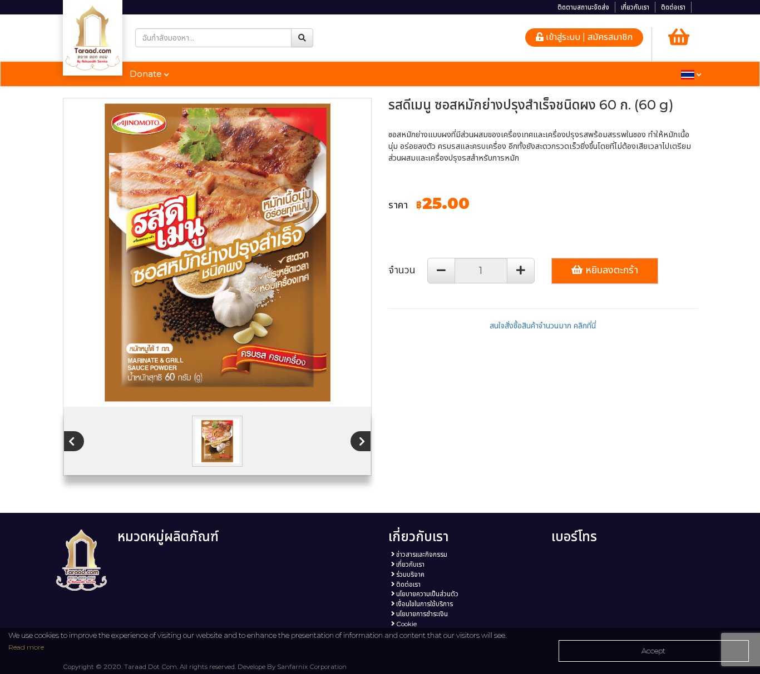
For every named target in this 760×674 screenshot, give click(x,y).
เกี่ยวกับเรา (635, 7)
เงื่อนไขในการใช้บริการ (423, 604)
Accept (653, 650)
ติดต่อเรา (673, 7)
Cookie (405, 624)
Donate (147, 73)
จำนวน (402, 270)
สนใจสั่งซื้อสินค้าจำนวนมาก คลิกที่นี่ (543, 326)
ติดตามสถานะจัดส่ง (583, 7)
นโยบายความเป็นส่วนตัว (426, 594)
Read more (26, 647)
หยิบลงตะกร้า (610, 270)
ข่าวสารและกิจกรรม (420, 554)
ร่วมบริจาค (409, 574)
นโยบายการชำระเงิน (421, 614)
